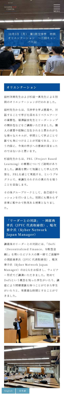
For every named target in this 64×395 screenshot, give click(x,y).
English (8, 390)
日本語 (22, 390)
